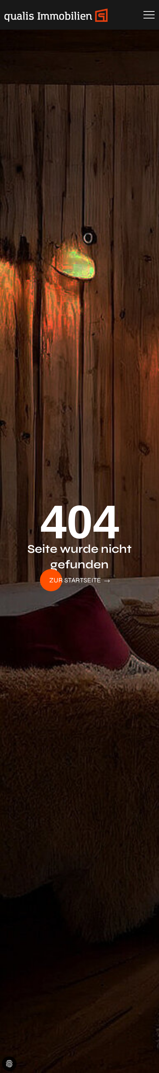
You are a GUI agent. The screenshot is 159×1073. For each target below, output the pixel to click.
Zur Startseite (75, 580)
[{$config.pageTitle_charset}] (68, 15)
